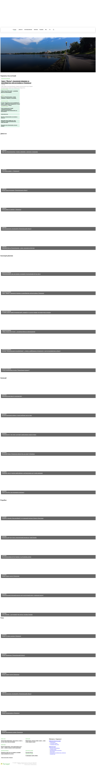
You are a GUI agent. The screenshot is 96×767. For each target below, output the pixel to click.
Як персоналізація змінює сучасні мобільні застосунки (17, 415)
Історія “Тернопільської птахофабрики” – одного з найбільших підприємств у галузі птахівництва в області (10, 104)
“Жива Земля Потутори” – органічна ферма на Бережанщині (9, 91)
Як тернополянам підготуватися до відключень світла (16, 557)
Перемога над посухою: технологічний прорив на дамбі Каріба (19, 537)
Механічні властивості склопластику (12, 396)
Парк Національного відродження (55, 750)
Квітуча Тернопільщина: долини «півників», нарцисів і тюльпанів (8, 97)
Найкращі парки (52, 746)
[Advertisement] (8, 62)
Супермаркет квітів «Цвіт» (32, 755)
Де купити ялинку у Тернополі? (10, 171)
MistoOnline (35, 762)
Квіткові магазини (29, 750)
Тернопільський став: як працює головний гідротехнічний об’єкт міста (21, 274)
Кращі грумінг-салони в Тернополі (11, 636)
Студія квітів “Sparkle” (54, 743)
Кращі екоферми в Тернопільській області (13, 655)
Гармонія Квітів (29, 752)
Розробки (4, 536)
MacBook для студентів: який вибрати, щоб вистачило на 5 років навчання (22, 473)
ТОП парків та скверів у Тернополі (11, 209)
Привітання (3, 738)
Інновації (4, 414)
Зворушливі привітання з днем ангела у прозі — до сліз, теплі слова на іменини (12, 741)
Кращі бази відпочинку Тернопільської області (14, 190)
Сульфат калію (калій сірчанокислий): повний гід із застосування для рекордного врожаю (26, 312)
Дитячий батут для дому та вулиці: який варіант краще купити (19, 434)
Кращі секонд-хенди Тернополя (10, 576)
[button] (53, 29)
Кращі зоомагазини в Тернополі (10, 713)
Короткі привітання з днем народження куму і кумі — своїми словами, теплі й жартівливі (11, 747)
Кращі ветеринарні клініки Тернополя (12, 732)
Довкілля (4, 150)
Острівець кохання (53, 749)
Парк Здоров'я (52, 751)
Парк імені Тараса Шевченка (55, 748)
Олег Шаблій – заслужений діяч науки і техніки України (17, 614)
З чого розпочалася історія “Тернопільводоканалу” (7, 109)
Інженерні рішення (5, 78)
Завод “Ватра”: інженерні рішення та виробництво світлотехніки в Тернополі (16, 82)
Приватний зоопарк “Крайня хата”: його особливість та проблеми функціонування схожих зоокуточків (8, 121)
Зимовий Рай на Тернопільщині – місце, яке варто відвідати (18, 248)
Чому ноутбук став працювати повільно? (13, 492)
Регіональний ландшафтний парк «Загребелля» (58, 752)
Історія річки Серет (4, 114)
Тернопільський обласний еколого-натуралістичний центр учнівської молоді (22, 595)
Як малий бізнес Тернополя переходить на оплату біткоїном (18, 454)
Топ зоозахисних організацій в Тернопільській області (16, 228)
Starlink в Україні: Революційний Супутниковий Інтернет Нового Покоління (22, 518)
